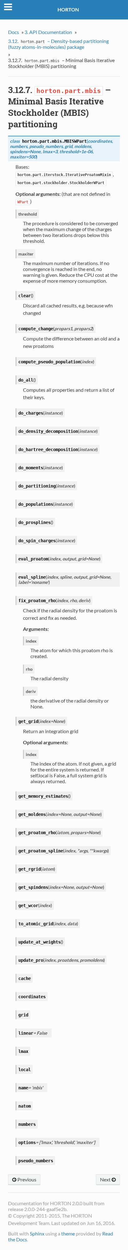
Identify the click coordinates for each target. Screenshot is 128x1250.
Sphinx (37, 1233)
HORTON (68, 9)
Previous (26, 1179)
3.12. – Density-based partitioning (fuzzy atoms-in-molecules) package (58, 44)
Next (106, 1179)
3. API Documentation (48, 32)
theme (68, 1233)
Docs (13, 32)
